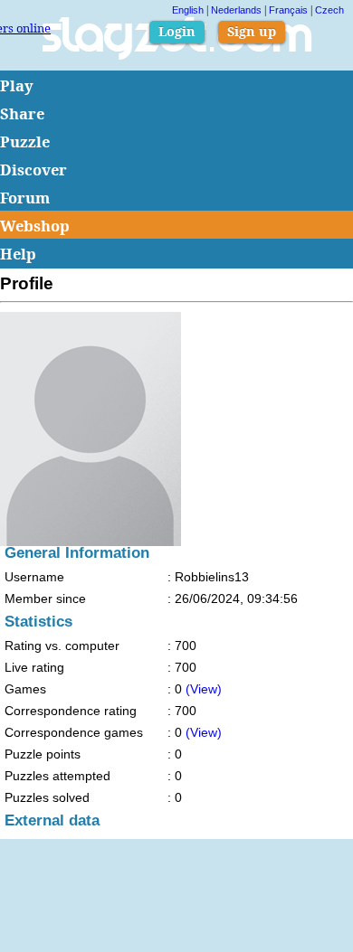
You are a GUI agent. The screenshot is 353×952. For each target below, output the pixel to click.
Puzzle (25, 141)
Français (288, 10)
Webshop (35, 225)
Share (22, 113)
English (188, 10)
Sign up (251, 31)
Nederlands (236, 10)
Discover (33, 169)
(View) (204, 689)
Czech (329, 10)
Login (177, 31)
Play (16, 85)
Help (18, 253)
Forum (25, 197)
